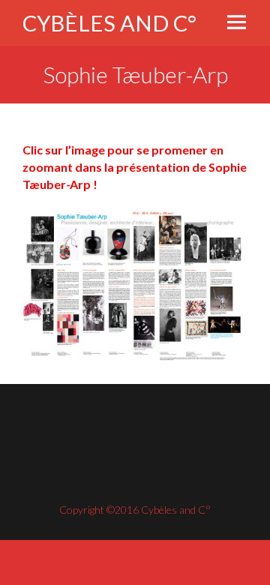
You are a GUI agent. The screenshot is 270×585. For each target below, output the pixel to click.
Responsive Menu (236, 22)
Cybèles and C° (109, 23)
